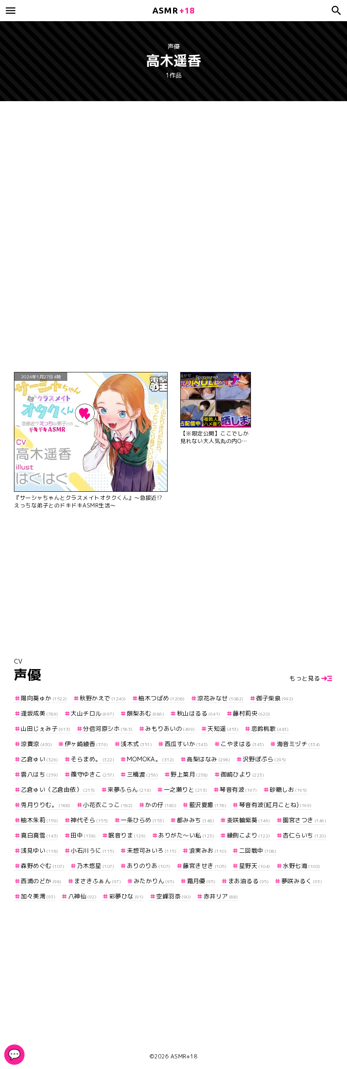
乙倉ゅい (39, 759)
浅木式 (136, 744)
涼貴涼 (36, 744)
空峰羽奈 (173, 896)
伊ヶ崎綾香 (86, 744)
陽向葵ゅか (44, 698)
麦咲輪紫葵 (248, 820)
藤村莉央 (251, 713)
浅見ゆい (39, 850)
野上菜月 (189, 774)
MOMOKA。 (150, 759)
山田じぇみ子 (46, 729)
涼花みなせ (220, 698)
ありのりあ (149, 866)
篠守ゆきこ (92, 774)
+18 (173, 10)
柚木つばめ (161, 698)
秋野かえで (103, 698)
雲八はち (39, 774)
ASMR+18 (184, 1056)
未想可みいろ (151, 850)
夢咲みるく (301, 881)
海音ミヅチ (298, 744)
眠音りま (127, 835)
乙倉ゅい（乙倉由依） (58, 789)
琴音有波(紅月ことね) (275, 805)
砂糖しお (288, 789)
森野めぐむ (42, 866)
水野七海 (301, 866)
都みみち (195, 820)
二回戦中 (257, 850)
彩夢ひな (126, 896)
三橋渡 (142, 774)
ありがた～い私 (186, 835)
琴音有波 (238, 789)
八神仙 (82, 896)
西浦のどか (41, 881)
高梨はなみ (208, 759)
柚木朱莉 (39, 820)
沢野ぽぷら (264, 759)
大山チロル (92, 713)
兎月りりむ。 (46, 805)
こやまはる (242, 744)
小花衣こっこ (108, 805)
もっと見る (304, 678)
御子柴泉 (275, 698)
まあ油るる (248, 881)
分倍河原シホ (108, 729)
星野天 (254, 866)
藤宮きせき (204, 866)
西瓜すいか (186, 744)
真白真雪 (39, 835)
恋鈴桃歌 (270, 729)
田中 (83, 835)
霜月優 (201, 881)
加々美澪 (38, 896)
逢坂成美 (39, 713)
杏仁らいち (304, 835)
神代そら (89, 820)
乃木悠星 (95, 866)
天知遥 (223, 729)
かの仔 (160, 805)
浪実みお (207, 850)
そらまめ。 (92, 759)
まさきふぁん (97, 881)
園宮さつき (304, 820)
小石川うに (92, 850)
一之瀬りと (185, 789)
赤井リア (221, 896)
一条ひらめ (142, 820)
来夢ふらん (129, 789)
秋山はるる (198, 713)
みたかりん (154, 881)
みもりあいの (170, 729)
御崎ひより (242, 774)
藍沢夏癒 (207, 805)
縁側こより (248, 835)
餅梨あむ (145, 713)
